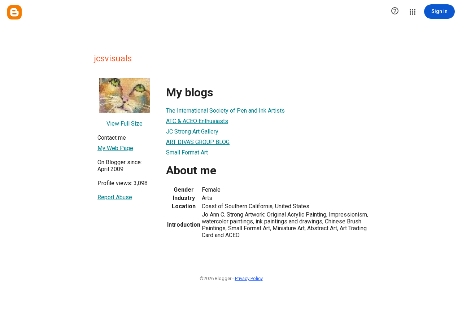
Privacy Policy (249, 278)
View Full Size (124, 123)
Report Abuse (114, 197)
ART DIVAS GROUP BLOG (198, 142)
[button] (395, 11)
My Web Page (115, 148)
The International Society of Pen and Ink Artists (225, 110)
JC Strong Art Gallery (192, 131)
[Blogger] (14, 12)
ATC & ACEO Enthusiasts (197, 121)
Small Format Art (187, 152)
